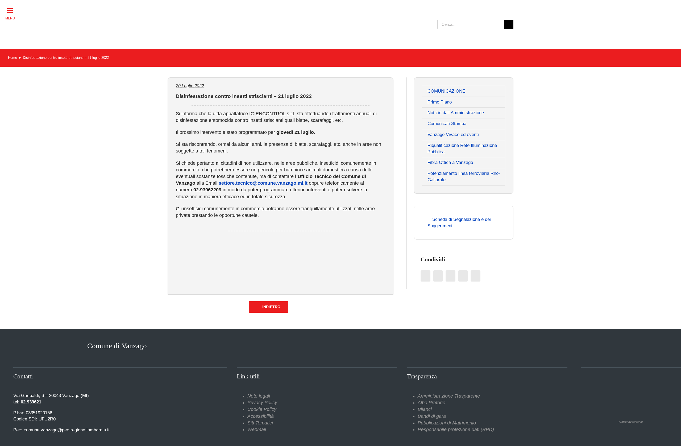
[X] (438, 276)
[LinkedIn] (450, 276)
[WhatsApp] (463, 276)
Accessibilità (260, 416)
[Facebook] (425, 276)
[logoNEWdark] (234, 8)
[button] (10, 10)
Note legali (258, 396)
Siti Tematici (260, 423)
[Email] (475, 276)
